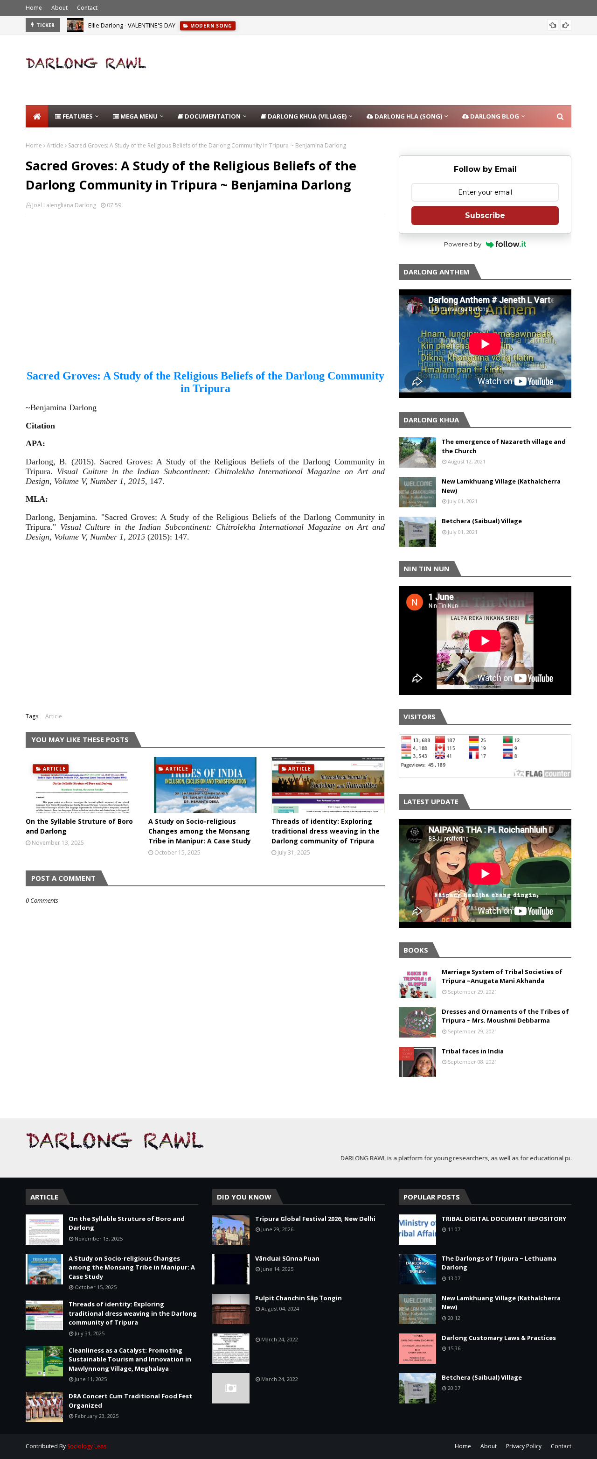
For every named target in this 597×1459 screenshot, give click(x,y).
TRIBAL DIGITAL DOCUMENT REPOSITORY (504, 1218)
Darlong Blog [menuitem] (494, 116)
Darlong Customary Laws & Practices (499, 1337)
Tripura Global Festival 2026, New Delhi (315, 1218)
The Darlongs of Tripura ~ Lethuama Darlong (499, 1263)
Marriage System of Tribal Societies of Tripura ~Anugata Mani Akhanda (502, 976)
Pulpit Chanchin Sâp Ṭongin (298, 1298)
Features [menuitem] (77, 116)
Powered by (462, 244)
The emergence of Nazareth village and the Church (504, 446)
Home (34, 8)
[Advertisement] (401, 70)
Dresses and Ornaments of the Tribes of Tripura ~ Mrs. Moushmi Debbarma (505, 1016)
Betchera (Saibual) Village (482, 521)
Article (55, 145)
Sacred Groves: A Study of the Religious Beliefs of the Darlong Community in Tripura (205, 382)
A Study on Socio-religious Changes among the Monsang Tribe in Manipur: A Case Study (199, 831)
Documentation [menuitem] (212, 116)
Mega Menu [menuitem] (138, 116)
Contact (87, 8)
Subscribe (485, 215)
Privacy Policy (523, 1446)
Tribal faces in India (473, 1051)
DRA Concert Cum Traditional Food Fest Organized (130, 1401)
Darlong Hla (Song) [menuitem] (407, 116)
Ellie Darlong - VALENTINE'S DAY (131, 25)
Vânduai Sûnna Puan (287, 1258)
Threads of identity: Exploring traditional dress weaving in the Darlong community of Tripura (325, 831)
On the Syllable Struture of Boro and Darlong (79, 826)
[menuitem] (37, 116)
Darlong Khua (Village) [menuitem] (306, 116)
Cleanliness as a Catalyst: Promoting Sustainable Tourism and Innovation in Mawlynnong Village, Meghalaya (130, 1359)
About (59, 8)
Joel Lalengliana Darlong (64, 205)
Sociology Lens (86, 1446)
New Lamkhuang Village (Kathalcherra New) (501, 486)
